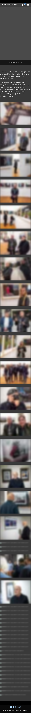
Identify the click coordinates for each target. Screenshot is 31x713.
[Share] (22, 5)
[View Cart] (24, 5)
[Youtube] (15, 707)
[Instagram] (20, 707)
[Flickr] (13, 707)
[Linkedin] (17, 707)
